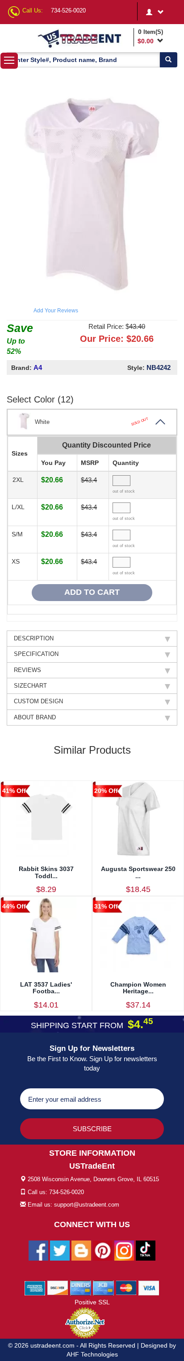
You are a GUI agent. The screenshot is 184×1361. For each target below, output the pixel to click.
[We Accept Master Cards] (126, 1287)
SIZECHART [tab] (30, 685)
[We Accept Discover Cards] (57, 1287)
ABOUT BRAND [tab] (35, 717)
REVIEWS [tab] (27, 670)
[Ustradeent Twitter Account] (60, 1249)
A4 (37, 367)
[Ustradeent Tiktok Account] (145, 1249)
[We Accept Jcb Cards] (103, 1287)
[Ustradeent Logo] (84, 38)
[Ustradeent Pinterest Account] (103, 1249)
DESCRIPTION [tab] (34, 638)
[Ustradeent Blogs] (81, 1249)
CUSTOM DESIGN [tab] (38, 701)
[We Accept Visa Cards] (148, 1287)
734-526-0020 (68, 10)
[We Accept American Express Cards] (35, 1287)
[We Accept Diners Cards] (80, 1287)
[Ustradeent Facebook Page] (38, 1249)
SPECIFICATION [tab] (36, 654)
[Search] (168, 59)
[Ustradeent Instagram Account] (124, 1249)
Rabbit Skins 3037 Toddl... (46, 872)
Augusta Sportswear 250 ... (138, 872)
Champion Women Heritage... (138, 988)
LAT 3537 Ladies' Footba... (46, 988)
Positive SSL (92, 1302)
